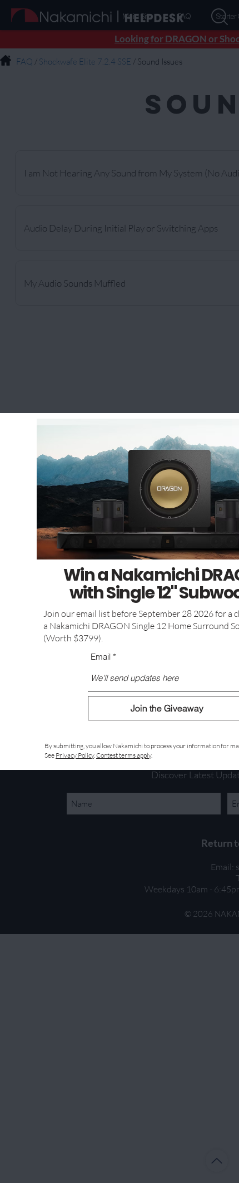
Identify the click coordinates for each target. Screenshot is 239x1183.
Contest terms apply (123, 755)
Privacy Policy (75, 755)
